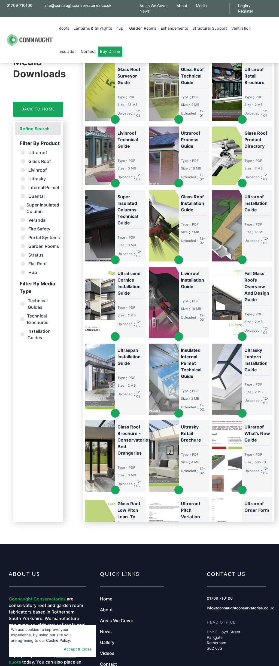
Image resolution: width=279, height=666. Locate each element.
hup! (120, 28)
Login (243, 5)
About (182, 5)
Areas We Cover (154, 5)
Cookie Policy (58, 640)
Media (201, 5)
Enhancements (174, 28)
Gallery (107, 642)
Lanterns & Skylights (93, 28)
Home (106, 599)
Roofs (64, 28)
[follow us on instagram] (6, 11)
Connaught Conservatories (37, 599)
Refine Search (35, 128)
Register (245, 11)
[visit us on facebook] (123, 3)
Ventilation (241, 28)
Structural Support (209, 28)
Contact (88, 51)
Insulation (68, 51)
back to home (38, 109)
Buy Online (110, 51)
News (145, 11)
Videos (107, 653)
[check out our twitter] (129, 3)
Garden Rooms (142, 28)
